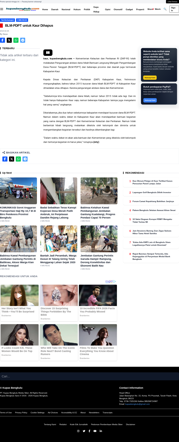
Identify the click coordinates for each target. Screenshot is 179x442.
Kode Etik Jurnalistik (79, 424)
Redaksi (63, 424)
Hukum (77, 9)
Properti (140, 9)
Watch (158, 9)
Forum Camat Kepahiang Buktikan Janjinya (153, 201)
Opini (107, 9)
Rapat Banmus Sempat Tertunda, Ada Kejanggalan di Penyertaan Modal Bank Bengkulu (151, 256)
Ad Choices (53, 412)
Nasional (66, 9)
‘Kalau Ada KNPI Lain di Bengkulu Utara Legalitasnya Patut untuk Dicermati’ (151, 243)
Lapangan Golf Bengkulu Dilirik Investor (152, 192)
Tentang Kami (50, 424)
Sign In (173, 9)
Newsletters (94, 412)
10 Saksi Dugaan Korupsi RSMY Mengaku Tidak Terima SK (152, 220)
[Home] (22, 9)
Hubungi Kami (150, 77)
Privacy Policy (21, 412)
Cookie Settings (37, 412)
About (83, 412)
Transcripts (107, 412)
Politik (87, 9)
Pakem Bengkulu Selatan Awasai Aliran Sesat (154, 210)
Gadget (129, 9)
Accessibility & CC (69, 412)
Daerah (54, 9)
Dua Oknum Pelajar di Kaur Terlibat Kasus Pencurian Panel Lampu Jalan (152, 182)
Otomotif (118, 9)
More (150, 9)
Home (45, 9)
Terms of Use (6, 412)
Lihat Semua (172, 2)
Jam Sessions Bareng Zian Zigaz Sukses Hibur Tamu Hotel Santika (152, 232)
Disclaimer (130, 424)
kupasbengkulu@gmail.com (137, 404)
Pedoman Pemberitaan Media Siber (107, 424)
